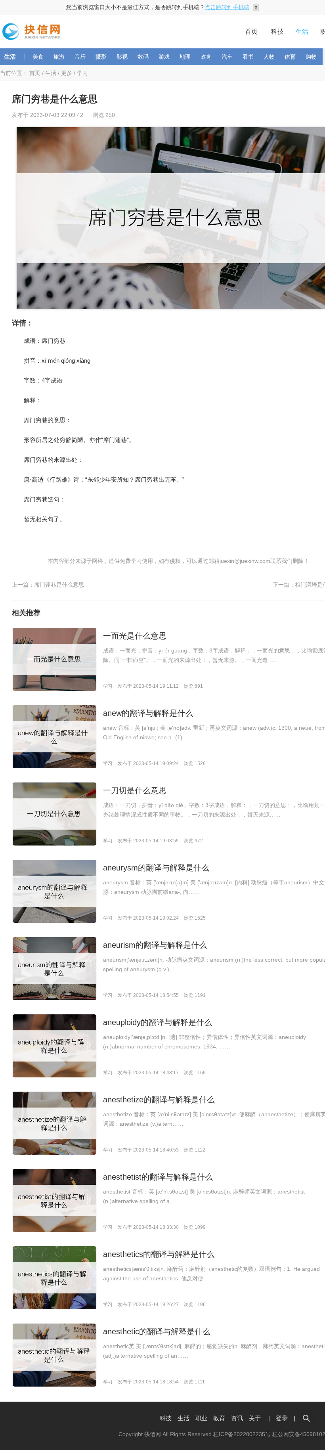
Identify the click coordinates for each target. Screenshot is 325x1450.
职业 (201, 1418)
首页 (251, 31)
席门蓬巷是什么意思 (59, 585)
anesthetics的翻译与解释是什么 (158, 1254)
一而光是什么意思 (134, 635)
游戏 (164, 57)
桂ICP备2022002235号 (242, 1434)
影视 (122, 57)
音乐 (80, 57)
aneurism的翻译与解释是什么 (155, 945)
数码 (143, 57)
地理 (185, 57)
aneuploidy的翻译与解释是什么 (157, 1022)
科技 (277, 31)
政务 (206, 57)
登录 (282, 1418)
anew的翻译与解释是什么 (148, 713)
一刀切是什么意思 (134, 790)
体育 (290, 57)
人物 (269, 57)
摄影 (101, 57)
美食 (38, 57)
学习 (82, 73)
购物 (311, 57)
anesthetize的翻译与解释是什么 (159, 1099)
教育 (219, 1418)
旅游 (59, 57)
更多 (66, 73)
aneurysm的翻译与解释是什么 (156, 867)
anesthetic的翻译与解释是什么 (156, 1331)
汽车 (227, 57)
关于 (255, 1418)
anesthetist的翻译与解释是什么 (158, 1177)
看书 (248, 57)
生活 (302, 31)
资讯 (237, 1418)
